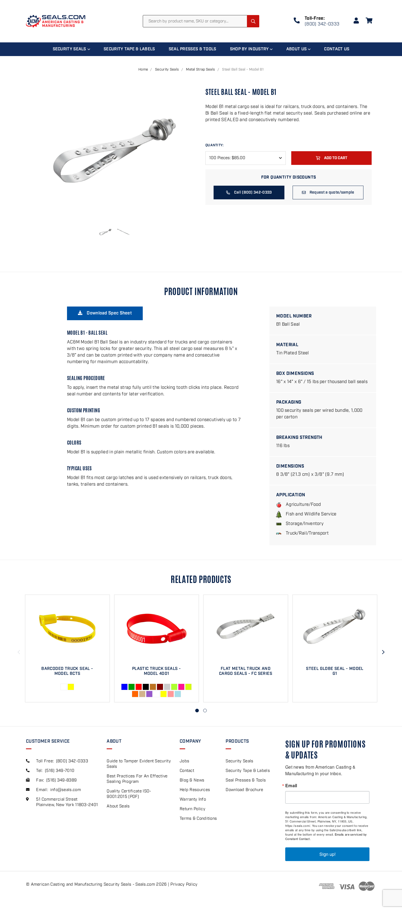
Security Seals (69, 49)
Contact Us (336, 49)
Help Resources (195, 790)
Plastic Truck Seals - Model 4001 (156, 671)
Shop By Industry (249, 49)
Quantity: (214, 145)
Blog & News (192, 780)
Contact (187, 771)
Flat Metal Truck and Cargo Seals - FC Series (245, 671)
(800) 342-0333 (322, 24)
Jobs (184, 761)
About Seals (118, 806)
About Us (296, 49)
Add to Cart (335, 158)
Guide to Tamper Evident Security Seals (139, 764)
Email (291, 785)
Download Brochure (244, 790)
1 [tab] (197, 710)
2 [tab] (205, 710)
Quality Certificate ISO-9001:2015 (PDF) (129, 794)
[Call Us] (297, 21)
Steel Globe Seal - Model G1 (334, 671)
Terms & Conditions (198, 818)
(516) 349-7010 (59, 771)
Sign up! (327, 854)
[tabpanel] (67, 648)
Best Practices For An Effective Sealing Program (137, 779)
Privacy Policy (183, 884)
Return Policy (192, 809)
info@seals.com (65, 790)
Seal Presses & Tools (192, 49)
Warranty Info (193, 799)
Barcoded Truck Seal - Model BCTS (67, 671)
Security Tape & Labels (129, 49)
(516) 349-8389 (61, 780)
